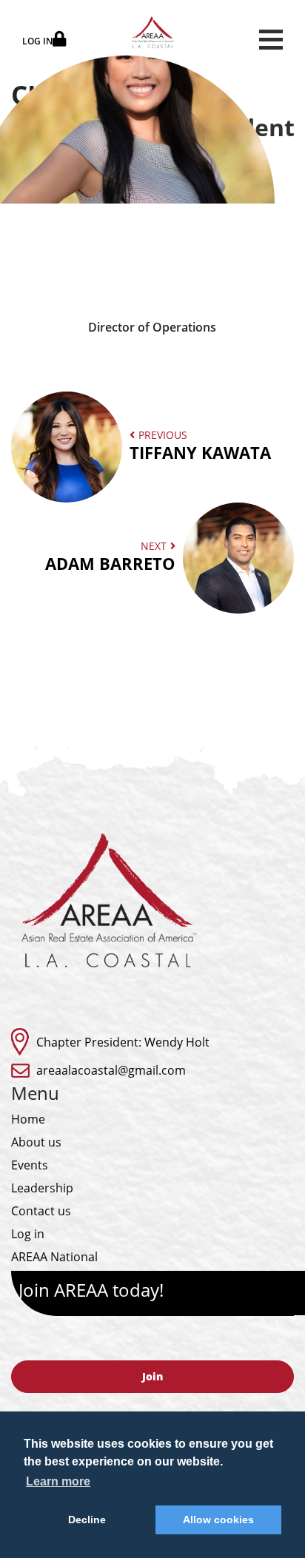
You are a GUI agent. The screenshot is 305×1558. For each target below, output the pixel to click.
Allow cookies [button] (218, 1519)
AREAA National (54, 1257)
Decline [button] (87, 1519)
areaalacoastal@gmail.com (111, 1070)
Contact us (41, 1211)
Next (110, 556)
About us (36, 1142)
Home (28, 1119)
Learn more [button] (58, 1481)
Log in (27, 1234)
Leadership (42, 1188)
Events (29, 1165)
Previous (200, 445)
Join (152, 1376)
